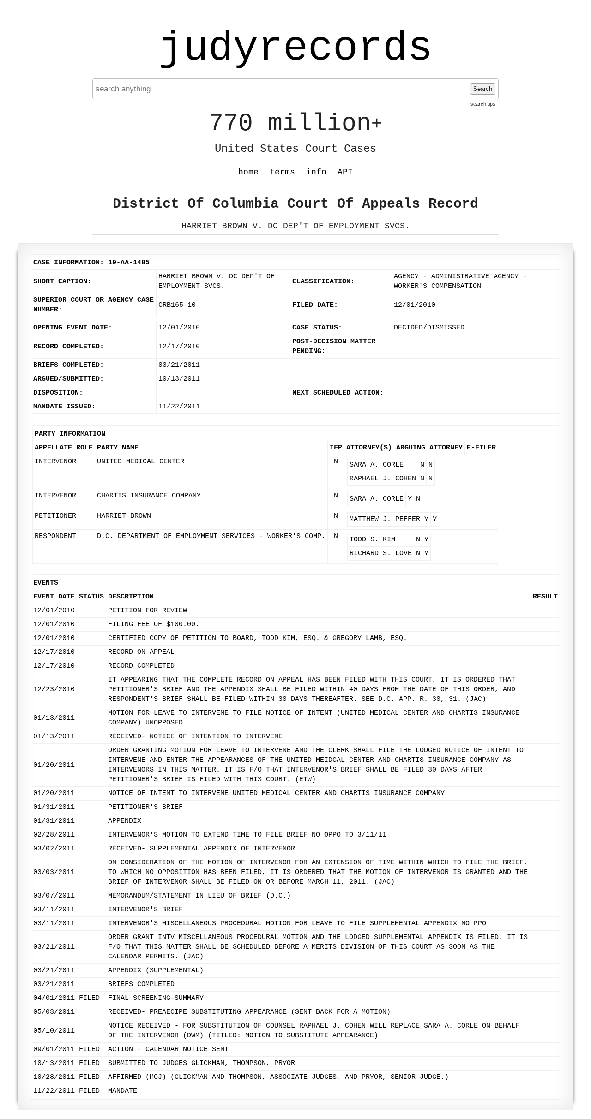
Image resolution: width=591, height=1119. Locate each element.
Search (482, 88)
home (248, 172)
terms (282, 172)
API (345, 172)
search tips (482, 104)
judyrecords (295, 48)
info (316, 172)
